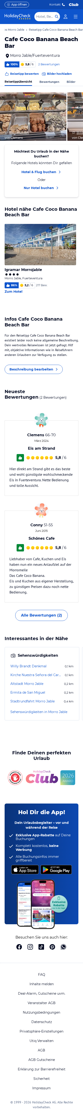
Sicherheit (41, 1079)
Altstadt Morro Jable (26, 684)
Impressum (41, 1088)
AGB (41, 1050)
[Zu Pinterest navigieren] (52, 947)
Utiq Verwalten (41, 1041)
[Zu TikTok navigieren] (41, 947)
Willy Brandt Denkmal (28, 666)
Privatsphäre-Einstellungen (41, 1031)
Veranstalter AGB (42, 1003)
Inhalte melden (42, 984)
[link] (65, 16)
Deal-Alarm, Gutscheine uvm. (41, 993)
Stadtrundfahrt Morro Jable (32, 701)
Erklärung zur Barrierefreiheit (41, 1069)
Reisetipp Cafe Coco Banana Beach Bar (56, 29)
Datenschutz (41, 1022)
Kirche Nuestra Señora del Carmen (37, 675)
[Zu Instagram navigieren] (30, 947)
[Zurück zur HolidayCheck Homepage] (17, 16)
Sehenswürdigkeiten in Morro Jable (38, 712)
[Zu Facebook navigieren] (19, 947)
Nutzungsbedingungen (41, 1012)
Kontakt (55, 4)
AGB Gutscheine (41, 1060)
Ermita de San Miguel (27, 692)
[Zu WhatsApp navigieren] (63, 947)
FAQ (41, 974)
